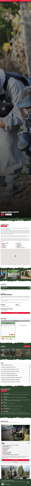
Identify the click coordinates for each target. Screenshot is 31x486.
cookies (4, 482)
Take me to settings (7, 484)
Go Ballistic (2, 216)
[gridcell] (2, 327)
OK (2, 484)
